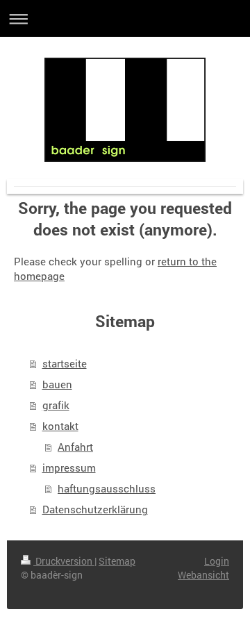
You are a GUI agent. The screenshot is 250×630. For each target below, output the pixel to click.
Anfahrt (75, 447)
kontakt (60, 426)
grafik (55, 405)
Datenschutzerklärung (95, 509)
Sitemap (117, 560)
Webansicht (203, 574)
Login (216, 560)
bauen (57, 384)
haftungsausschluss (107, 488)
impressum (69, 467)
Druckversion (63, 560)
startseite (64, 363)
